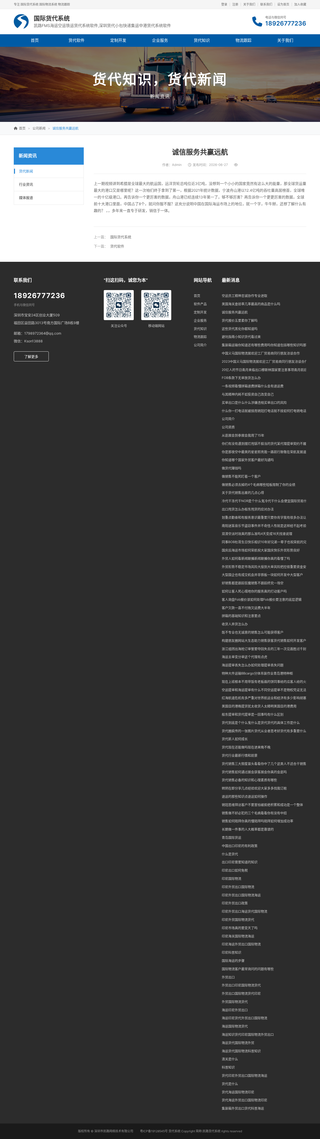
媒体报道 (26, 197)
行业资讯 (26, 184)
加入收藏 (300, 4)
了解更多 (31, 356)
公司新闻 (39, 128)
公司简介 (200, 345)
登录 (224, 4)
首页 (35, 40)
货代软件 (76, 40)
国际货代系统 (120, 237)
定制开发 (118, 40)
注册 (235, 4)
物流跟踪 (244, 40)
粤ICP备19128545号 (154, 1131)
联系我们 (266, 4)
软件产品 (200, 304)
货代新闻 (26, 171)
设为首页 (283, 4)
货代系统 (174, 1131)
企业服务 (160, 40)
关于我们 (249, 4)
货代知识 (202, 40)
